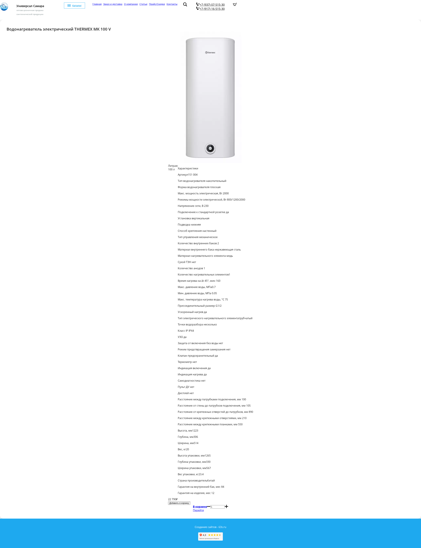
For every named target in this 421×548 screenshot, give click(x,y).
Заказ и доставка (112, 4)
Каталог (77, 5)
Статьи (143, 4)
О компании (131, 4)
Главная (97, 4)
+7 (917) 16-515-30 (212, 9)
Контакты (172, 4)
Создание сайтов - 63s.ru (210, 527)
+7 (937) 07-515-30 (212, 5)
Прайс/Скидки (157, 4)
